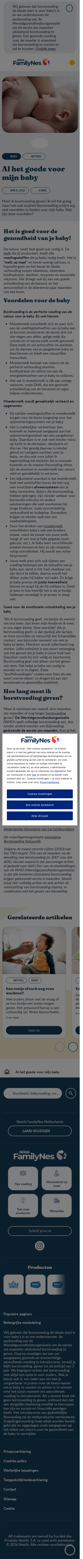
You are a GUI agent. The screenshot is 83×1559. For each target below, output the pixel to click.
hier (34, 774)
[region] (40, 779)
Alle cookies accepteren (40, 804)
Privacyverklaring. (50, 782)
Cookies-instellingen (39, 793)
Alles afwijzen (39, 815)
